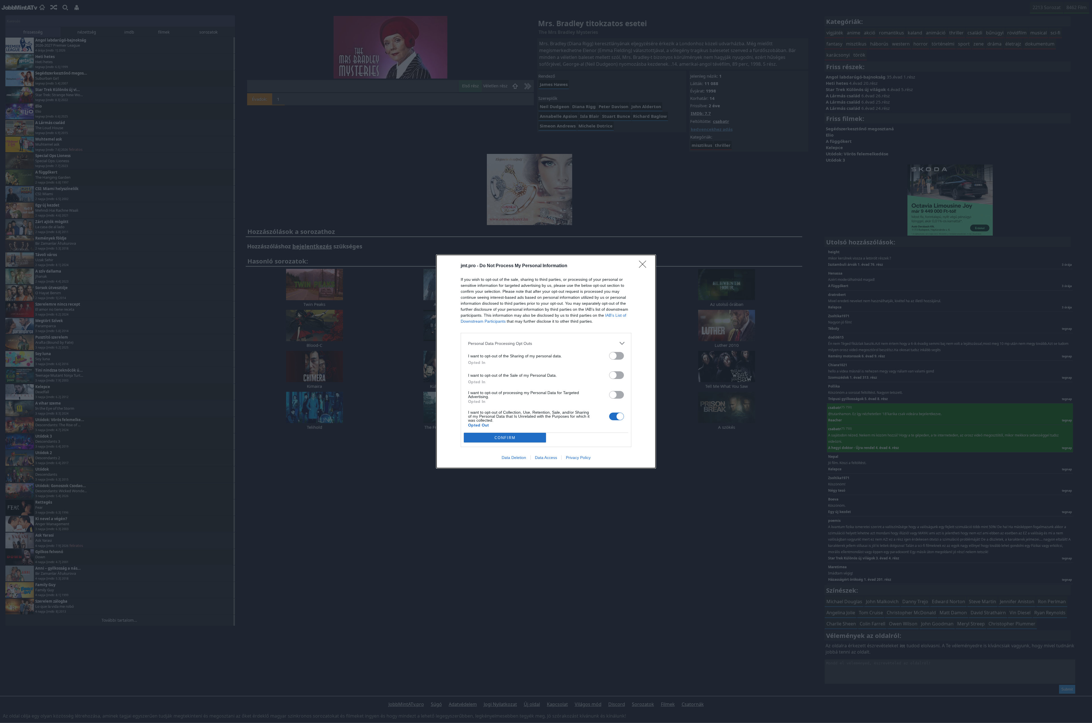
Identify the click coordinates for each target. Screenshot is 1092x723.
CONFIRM (505, 438)
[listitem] (546, 343)
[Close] (644, 266)
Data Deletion (514, 457)
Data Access (546, 457)
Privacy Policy (578, 457)
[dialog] (546, 361)
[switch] (616, 356)
